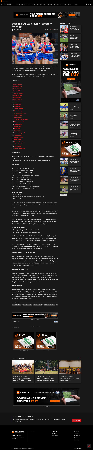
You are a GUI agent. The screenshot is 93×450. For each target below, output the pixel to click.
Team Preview (47, 29)
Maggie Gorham (18, 137)
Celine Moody (18, 111)
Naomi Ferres (18, 117)
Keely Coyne (17, 130)
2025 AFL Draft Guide (60, 4)
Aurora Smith (18, 135)
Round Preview (73, 44)
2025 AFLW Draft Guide (28, 4)
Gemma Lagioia (18, 108)
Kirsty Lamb (17, 139)
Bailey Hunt (17, 128)
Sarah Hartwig (18, 115)
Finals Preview (73, 26)
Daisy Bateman (17, 99)
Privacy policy (55, 435)
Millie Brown (17, 126)
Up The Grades (73, 168)
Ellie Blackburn (17, 86)
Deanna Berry (17, 97)
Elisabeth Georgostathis (21, 119)
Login (56, 321)
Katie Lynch (17, 104)
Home (18, 4)
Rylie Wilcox (17, 146)
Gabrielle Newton (18, 93)
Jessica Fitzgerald (19, 133)
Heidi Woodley (18, 124)
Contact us (54, 433)
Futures (72, 35)
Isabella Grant (17, 88)
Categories (33, 431)
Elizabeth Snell (17, 84)
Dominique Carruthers (20, 113)
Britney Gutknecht (19, 122)
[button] (78, 358)
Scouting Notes (74, 105)
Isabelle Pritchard (18, 91)
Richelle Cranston (19, 142)
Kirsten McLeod (17, 95)
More (75, 4)
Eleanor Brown (17, 102)
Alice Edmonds (18, 144)
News (69, 4)
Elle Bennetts (18, 106)
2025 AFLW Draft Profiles (44, 4)
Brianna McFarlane (19, 148)
